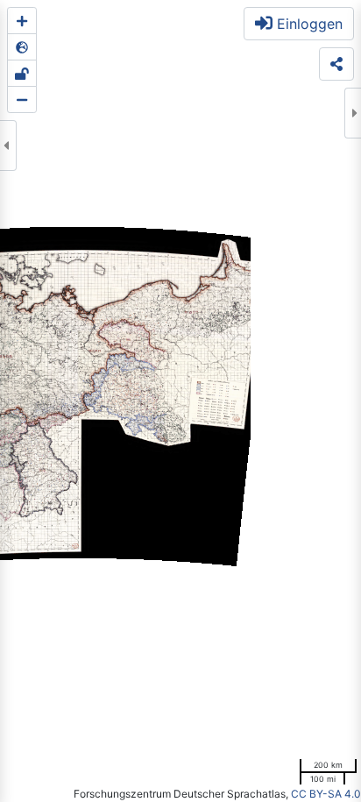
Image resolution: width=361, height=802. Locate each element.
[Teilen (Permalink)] (336, 64)
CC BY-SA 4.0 (326, 793)
